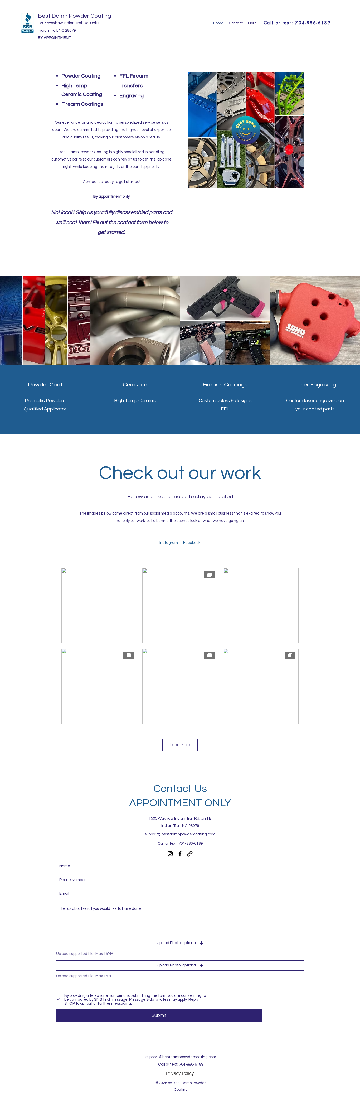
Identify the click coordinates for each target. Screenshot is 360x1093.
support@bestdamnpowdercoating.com (180, 834)
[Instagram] (170, 853)
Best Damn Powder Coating (74, 16)
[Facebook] (180, 853)
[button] (180, 943)
